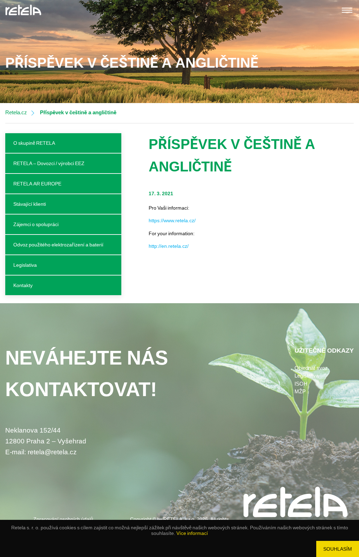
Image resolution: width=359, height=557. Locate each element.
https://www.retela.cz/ (172, 220)
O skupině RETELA (34, 143)
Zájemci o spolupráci (36, 224)
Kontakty (23, 285)
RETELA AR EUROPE (37, 183)
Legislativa (25, 265)
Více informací (192, 533)
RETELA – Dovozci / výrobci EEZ (48, 163)
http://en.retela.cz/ (169, 246)
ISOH (300, 384)
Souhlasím (337, 549)
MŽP (300, 391)
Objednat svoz (311, 368)
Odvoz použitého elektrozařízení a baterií (58, 244)
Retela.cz (16, 112)
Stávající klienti (29, 204)
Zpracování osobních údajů (63, 519)
